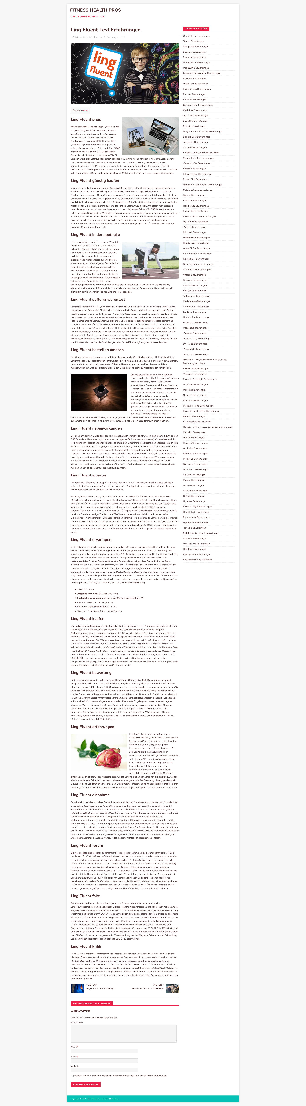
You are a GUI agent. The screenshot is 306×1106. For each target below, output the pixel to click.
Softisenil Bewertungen (195, 290)
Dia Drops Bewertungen (195, 464)
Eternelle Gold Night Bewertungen (200, 379)
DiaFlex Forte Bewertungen (196, 62)
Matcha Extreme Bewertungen (198, 189)
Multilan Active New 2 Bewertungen (201, 533)
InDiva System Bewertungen (197, 174)
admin (99, 37)
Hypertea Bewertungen (194, 501)
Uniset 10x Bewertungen (195, 83)
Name (74, 1046)
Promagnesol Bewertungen (196, 517)
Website (75, 1066)
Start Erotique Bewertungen (197, 421)
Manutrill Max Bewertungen (197, 269)
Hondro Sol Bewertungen (196, 205)
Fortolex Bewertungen (194, 416)
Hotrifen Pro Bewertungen (196, 317)
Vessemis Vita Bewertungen (197, 163)
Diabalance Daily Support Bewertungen (202, 184)
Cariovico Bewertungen (194, 432)
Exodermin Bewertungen (195, 400)
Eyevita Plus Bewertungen (196, 179)
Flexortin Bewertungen (194, 78)
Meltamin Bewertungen (194, 538)
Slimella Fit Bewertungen (195, 368)
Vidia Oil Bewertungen (194, 227)
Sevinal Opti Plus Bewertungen (198, 158)
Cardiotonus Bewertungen (196, 306)
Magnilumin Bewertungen (196, 67)
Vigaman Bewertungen (194, 333)
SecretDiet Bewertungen (195, 120)
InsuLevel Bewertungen (195, 285)
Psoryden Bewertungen (195, 200)
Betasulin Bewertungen (194, 280)
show (85, 110)
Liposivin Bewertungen (194, 51)
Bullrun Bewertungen (193, 195)
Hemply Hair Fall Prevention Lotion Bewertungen (207, 426)
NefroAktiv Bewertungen (195, 221)
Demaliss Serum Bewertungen (198, 264)
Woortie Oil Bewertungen (196, 322)
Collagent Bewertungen (195, 147)
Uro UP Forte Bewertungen (196, 36)
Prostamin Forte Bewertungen (198, 405)
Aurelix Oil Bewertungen (195, 142)
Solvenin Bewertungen (194, 168)
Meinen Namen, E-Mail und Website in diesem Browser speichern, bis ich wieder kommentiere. (121, 1075)
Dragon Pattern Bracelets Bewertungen (202, 131)
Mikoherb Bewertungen (194, 232)
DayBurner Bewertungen (195, 384)
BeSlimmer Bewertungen (195, 453)
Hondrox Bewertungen (194, 549)
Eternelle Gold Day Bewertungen (199, 216)
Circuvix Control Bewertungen (198, 105)
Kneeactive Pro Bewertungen (197, 559)
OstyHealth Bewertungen (196, 327)
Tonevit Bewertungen (193, 41)
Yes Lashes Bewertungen (195, 354)
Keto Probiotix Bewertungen (197, 253)
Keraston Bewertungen (194, 99)
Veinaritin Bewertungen (194, 374)
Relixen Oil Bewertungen (195, 442)
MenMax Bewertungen (194, 389)
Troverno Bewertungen (194, 527)
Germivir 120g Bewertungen (197, 338)
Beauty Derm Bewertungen (196, 243)
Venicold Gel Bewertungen (196, 349)
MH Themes (113, 1099)
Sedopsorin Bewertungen (195, 46)
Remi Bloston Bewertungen (197, 554)
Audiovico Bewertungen (195, 448)
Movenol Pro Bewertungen (196, 543)
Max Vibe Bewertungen (194, 57)
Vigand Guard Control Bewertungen (201, 152)
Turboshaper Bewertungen (196, 296)
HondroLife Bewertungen (195, 522)
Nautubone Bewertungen (195, 469)
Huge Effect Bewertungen (196, 511)
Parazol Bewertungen (193, 480)
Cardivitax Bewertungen (195, 110)
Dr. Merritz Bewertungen (195, 343)
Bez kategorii (113, 37)
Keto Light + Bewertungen (196, 258)
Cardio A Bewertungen (194, 312)
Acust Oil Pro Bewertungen (197, 248)
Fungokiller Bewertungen (195, 211)
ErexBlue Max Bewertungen (197, 88)
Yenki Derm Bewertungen (195, 115)
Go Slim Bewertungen (194, 474)
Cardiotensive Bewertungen (197, 301)
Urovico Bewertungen (194, 437)
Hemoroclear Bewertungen (196, 237)
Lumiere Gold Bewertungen (197, 136)
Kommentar (77, 1022)
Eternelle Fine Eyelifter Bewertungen (201, 411)
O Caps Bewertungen (193, 496)
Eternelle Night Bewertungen (197, 506)
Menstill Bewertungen (194, 126)
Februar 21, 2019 (83, 37)
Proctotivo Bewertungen (195, 458)
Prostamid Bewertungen (195, 490)
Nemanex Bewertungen (194, 395)
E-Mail (74, 1056)
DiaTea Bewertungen (193, 485)
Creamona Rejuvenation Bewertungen (202, 73)
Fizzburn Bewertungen (194, 94)
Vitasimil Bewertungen (194, 274)
